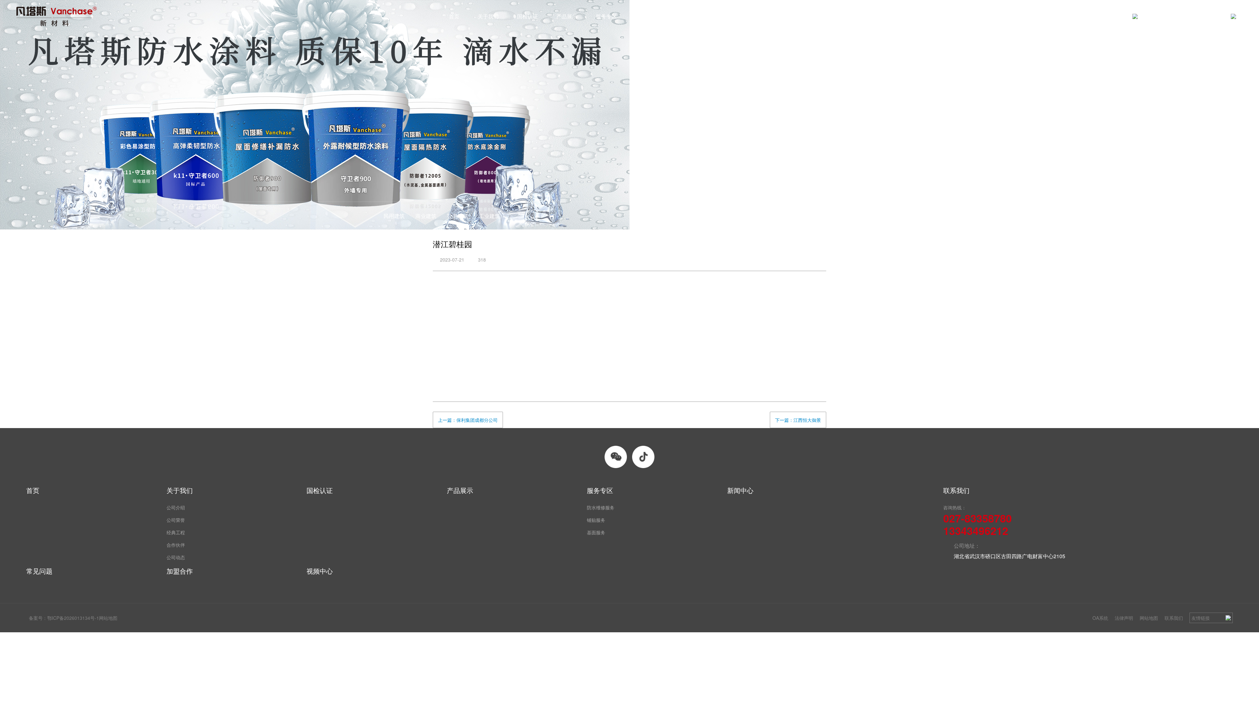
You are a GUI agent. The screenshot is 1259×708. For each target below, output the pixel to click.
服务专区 (606, 16)
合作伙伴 (176, 544)
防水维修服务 (600, 507)
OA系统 (1100, 618)
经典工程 (176, 532)
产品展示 (566, 16)
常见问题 (684, 16)
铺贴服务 (596, 520)
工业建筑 (489, 216)
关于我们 (488, 16)
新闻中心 (645, 16)
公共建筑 (457, 216)
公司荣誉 (176, 520)
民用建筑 (394, 216)
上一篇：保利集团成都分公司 (468, 420)
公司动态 (176, 557)
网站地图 (1149, 618)
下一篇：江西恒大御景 (798, 420)
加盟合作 (724, 16)
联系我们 (1174, 618)
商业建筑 (425, 216)
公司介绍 (176, 507)
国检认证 (527, 16)
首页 (454, 16)
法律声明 (1124, 618)
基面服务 (596, 532)
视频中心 (763, 16)
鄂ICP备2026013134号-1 (73, 618)
